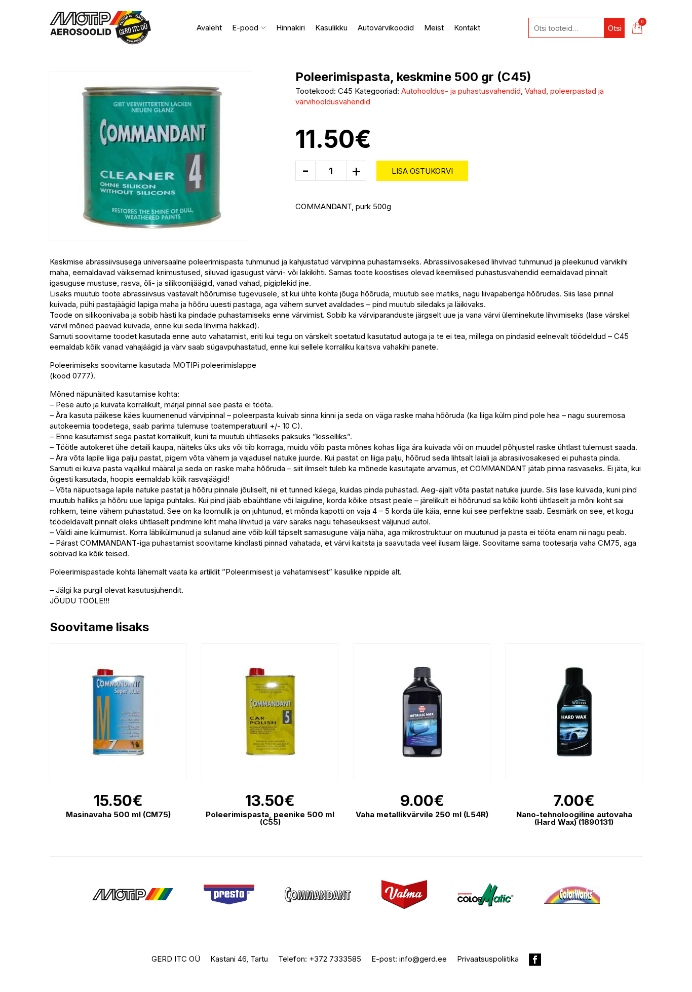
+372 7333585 (335, 959)
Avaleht (209, 27)
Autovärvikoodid (386, 27)
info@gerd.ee (423, 959)
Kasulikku (331, 27)
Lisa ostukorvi (422, 171)
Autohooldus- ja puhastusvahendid (461, 91)
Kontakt (467, 27)
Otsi (615, 28)
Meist (434, 27)
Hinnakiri (290, 27)
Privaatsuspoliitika (488, 959)
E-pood (245, 27)
